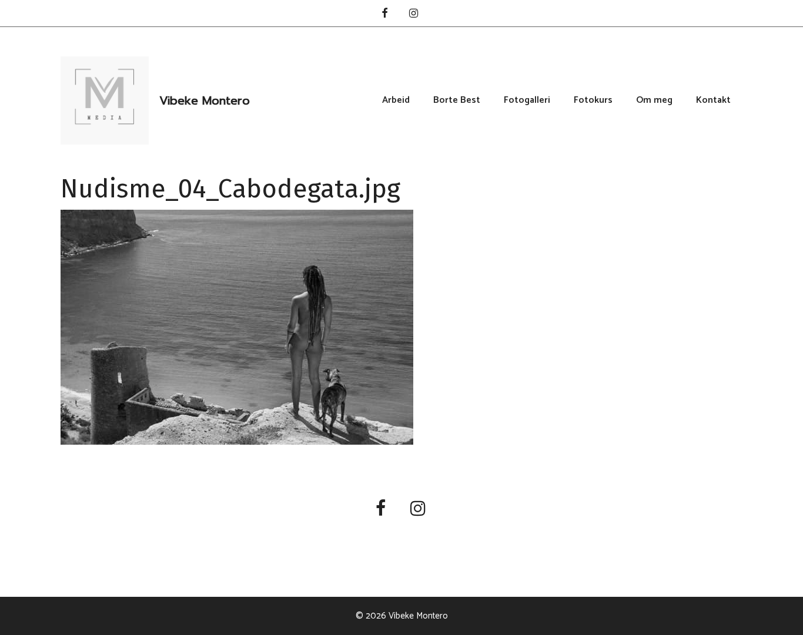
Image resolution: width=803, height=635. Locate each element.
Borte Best (456, 100)
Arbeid (396, 100)
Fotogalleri (527, 100)
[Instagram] (414, 14)
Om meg (654, 100)
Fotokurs (593, 100)
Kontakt (713, 100)
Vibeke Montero (204, 100)
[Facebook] (384, 14)
